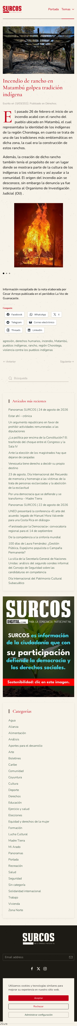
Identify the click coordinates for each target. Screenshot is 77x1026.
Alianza (13, 727)
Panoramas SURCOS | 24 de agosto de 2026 (38, 410)
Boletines (14, 758)
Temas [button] (65, 9)
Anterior (11, 361)
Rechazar (38, 1006)
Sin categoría (16, 885)
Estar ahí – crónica (20, 416)
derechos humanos (28, 341)
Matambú (60, 341)
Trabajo (13, 897)
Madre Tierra (16, 841)
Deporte (13, 790)
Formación (15, 828)
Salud (12, 872)
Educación (15, 803)
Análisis (13, 739)
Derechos (50, 103)
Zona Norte (15, 910)
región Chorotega (50, 345)
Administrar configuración (39, 1015)
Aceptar (38, 998)
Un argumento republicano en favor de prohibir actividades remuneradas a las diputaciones (33, 426)
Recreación (15, 866)
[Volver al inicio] (12, 9)
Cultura (13, 784)
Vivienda (14, 904)
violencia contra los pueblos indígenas (28, 350)
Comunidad (16, 771)
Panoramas (15, 853)
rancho (32, 345)
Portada (53, 9)
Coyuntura (15, 777)
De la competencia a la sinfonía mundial (34, 537)
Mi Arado (14, 847)
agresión (8, 341)
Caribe (12, 765)
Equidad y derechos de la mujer (28, 822)
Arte (11, 752)
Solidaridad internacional (24, 891)
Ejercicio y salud (18, 809)
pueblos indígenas (15, 345)
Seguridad (15, 878)
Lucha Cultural (18, 834)
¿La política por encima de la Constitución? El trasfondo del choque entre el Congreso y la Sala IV (37, 442)
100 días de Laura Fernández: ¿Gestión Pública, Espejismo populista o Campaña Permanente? (35, 548)
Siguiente (65, 361)
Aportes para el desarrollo (25, 746)
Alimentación (17, 733)
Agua (12, 720)
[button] (3, 273)
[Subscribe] (70, 957)
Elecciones (15, 815)
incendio (47, 341)
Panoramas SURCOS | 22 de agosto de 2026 (38, 505)
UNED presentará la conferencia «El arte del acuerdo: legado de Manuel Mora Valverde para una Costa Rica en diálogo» (36, 515)
